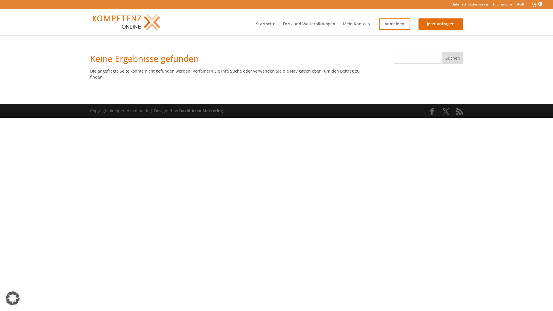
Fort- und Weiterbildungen (309, 24)
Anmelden (394, 24)
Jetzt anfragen (440, 24)
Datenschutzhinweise (469, 5)
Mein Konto (354, 24)
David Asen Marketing (201, 110)
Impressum (502, 5)
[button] (12, 298)
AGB (520, 5)
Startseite (265, 24)
